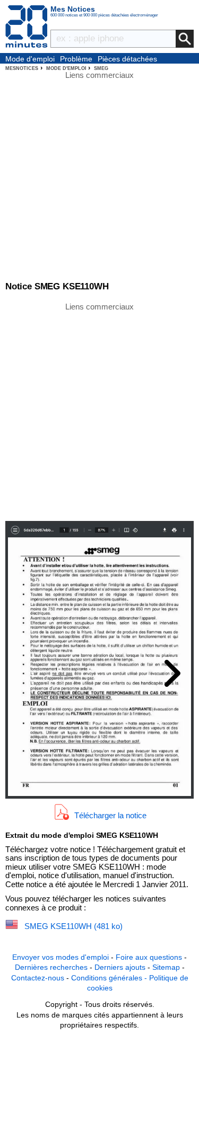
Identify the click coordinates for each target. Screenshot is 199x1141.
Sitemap (166, 967)
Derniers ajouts (119, 967)
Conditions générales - (110, 978)
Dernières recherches (51, 967)
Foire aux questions (149, 957)
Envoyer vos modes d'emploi (60, 957)
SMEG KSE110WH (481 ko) (73, 926)
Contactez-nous (37, 978)
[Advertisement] (99, 411)
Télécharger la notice (110, 814)
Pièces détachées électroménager (127, 59)
